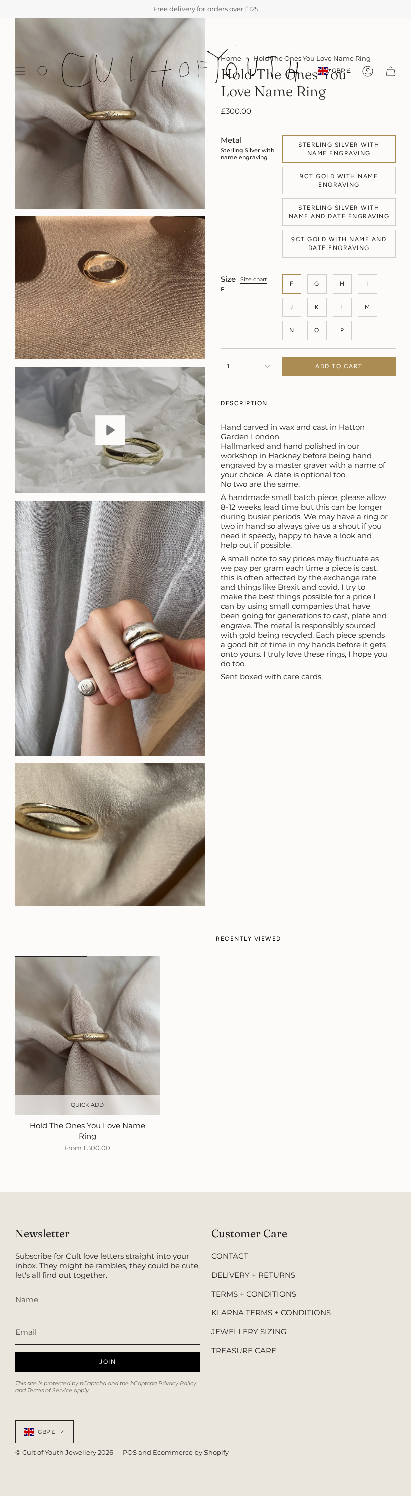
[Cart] (390, 71)
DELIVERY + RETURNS (253, 1275)
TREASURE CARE (243, 1350)
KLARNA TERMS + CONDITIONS (271, 1312)
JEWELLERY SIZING (249, 1331)
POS (130, 1452)
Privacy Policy (177, 1383)
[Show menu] (20, 71)
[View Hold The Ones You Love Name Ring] (110, 430)
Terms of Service (49, 1390)
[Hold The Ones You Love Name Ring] (87, 1035)
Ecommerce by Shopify (191, 1452)
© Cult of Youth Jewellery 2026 (64, 1452)
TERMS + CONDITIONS (253, 1294)
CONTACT (229, 1256)
